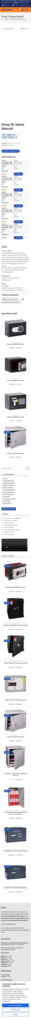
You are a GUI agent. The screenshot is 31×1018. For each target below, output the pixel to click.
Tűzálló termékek (8, 485)
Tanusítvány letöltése (11, 299)
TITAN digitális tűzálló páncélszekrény (15, 851)
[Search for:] (28, 9)
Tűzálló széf (15, 624)
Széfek (4, 478)
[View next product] (28, 29)
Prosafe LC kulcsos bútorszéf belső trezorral (15, 774)
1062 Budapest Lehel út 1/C (22, 1)
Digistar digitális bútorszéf (15, 344)
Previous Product (8, 28)
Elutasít (15, 1014)
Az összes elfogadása (15, 1005)
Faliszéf (15, 586)
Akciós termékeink (8, 509)
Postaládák (6, 497)
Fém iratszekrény (14, 811)
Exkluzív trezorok (7, 487)
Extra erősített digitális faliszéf (15, 587)
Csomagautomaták (8, 499)
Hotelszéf (18, 342)
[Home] (2, 19)
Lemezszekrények (8, 490)
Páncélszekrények (8, 481)
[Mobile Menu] (25, 9)
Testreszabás (15, 1010)
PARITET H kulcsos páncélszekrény (15, 700)
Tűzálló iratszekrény (9, 623)
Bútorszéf (11, 145)
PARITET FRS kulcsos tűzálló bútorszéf (15, 663)
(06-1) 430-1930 (13, 2)
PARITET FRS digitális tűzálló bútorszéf (15, 625)
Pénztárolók (6, 503)
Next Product (23, 28)
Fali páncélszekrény (8, 483)
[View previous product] (3, 29)
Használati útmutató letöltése (11, 302)
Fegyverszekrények (8, 492)
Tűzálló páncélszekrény (20, 623)
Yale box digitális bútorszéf (15, 417)
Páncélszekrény (15, 698)
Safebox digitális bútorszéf (15, 380)
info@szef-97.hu (6, 976)
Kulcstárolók (6, 501)
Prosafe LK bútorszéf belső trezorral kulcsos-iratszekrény (15, 813)
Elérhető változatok (10, 151)
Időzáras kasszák (7, 494)
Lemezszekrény (22, 811)
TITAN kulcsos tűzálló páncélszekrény (15, 888)
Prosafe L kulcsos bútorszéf (15, 453)
